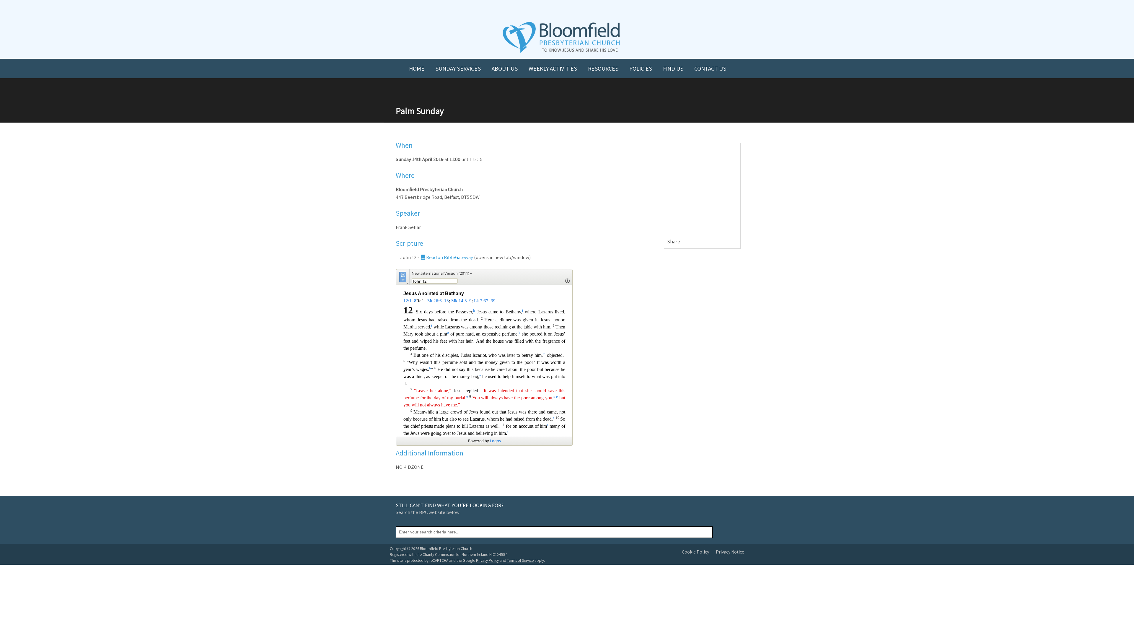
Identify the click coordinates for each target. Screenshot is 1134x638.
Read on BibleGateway (449, 257)
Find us (673, 68)
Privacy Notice (730, 552)
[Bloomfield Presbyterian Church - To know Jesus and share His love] (561, 52)
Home (416, 68)
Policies (640, 68)
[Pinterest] (728, 242)
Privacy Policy (487, 560)
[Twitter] (721, 242)
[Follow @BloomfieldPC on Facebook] (554, 9)
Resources (603, 68)
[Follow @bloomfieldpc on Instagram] (567, 9)
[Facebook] (714, 242)
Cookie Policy (695, 552)
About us (505, 68)
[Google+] (735, 242)
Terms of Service (520, 560)
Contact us (710, 68)
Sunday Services (458, 68)
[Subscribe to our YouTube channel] (541, 9)
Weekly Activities (553, 68)
